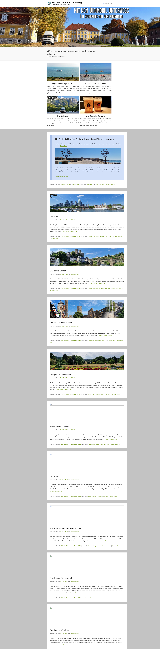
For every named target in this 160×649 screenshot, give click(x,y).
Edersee (99, 546)
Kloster (110, 340)
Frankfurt (54, 216)
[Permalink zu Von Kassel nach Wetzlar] (87, 309)
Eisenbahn (105, 288)
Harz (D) (84, 598)
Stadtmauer (103, 444)
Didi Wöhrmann (100, 184)
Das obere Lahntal (58, 271)
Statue (102, 394)
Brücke (95, 340)
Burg (100, 288)
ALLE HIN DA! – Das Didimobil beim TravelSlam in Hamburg (84, 139)
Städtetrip (121, 236)
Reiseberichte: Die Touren (95, 84)
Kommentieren (110, 184)
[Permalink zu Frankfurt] (87, 203)
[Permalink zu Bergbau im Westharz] (87, 616)
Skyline (115, 236)
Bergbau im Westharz (59, 630)
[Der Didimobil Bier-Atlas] (95, 105)
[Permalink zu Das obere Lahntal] (87, 257)
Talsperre (106, 496)
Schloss (115, 288)
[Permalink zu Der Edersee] (87, 463)
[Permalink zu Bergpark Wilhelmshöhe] (87, 361)
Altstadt (90, 236)
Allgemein (76, 184)
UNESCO (107, 394)
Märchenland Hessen (59, 427)
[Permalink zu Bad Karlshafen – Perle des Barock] (87, 515)
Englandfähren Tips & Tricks (62, 84)
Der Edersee (55, 476)
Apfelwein (96, 236)
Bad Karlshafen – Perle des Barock (65, 528)
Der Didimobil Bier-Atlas (95, 116)
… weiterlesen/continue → (62, 176)
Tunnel (120, 288)
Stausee (100, 496)
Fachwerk (104, 340)
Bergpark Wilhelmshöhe (60, 375)
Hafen (104, 546)
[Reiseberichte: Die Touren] (95, 72)
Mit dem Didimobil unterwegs (67, 2)
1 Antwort (90, 598)
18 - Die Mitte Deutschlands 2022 (71, 236)
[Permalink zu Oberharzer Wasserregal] (87, 564)
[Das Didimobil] (63, 105)
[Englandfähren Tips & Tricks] (63, 72)
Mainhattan (109, 236)
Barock (90, 546)
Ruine (114, 340)
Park (93, 394)
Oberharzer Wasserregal (61, 578)
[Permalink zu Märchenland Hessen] (87, 413)
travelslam (89, 184)
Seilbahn (94, 496)
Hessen (108, 546)
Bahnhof (95, 288)
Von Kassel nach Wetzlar (61, 323)
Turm (108, 444)
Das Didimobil (63, 116)
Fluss (110, 288)
